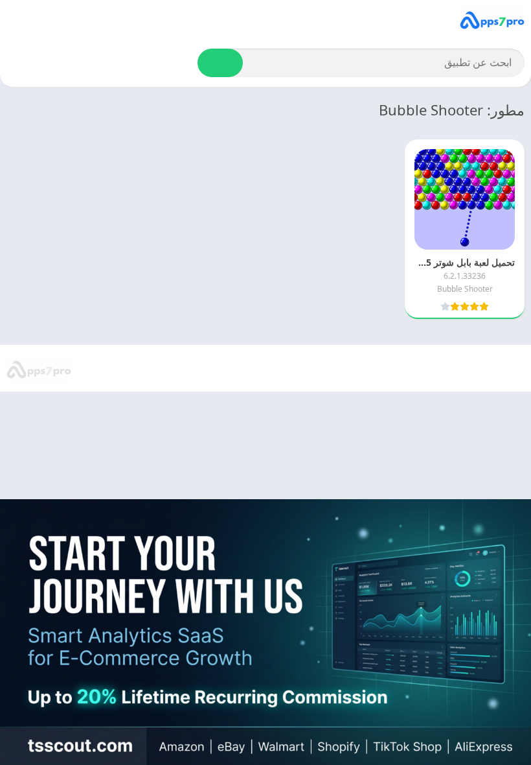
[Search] (220, 63)
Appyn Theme (387, 369)
